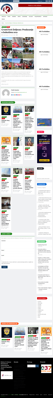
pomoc (22, 381)
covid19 (15, 367)
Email (2, 255)
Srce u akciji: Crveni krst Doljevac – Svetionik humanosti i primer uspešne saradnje (29, 185)
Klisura (23, 373)
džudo (21, 370)
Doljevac (17, 370)
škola (15, 388)
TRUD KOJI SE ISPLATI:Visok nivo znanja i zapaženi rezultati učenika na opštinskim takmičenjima (44, 199)
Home (3, 22)
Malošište (20, 376)
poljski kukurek (19, 381)
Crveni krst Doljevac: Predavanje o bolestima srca (14, 22)
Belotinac (17, 366)
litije (17, 376)
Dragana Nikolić (41, 223)
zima (19, 387)
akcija (14, 365)
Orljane (15, 380)
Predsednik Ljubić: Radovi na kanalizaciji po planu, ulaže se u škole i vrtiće (17, 155)
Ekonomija (24, 16)
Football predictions (42, 216)
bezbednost (21, 366)
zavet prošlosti (16, 387)
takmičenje (16, 385)
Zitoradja (21, 387)
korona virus (21, 374)
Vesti (39, 317)
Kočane (15, 376)
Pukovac (22, 382)
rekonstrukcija (19, 384)
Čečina (24, 387)
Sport (9, 16)
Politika (39, 308)
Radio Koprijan (6, 34)
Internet (45, 16)
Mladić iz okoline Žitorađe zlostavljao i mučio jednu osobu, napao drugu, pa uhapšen (44, 206)
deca (23, 367)
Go (37, 366)
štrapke (17, 388)
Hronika (14, 16)
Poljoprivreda (38, 16)
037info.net (3, 396)
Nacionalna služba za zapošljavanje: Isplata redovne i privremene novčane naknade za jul (17, 122)
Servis (19, 16)
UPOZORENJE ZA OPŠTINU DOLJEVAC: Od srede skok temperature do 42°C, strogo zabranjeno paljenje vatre (5, 155)
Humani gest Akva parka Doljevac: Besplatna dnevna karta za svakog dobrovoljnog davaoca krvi (5, 220)
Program (40, 311)
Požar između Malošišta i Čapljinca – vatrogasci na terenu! (5, 185)
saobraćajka (23, 384)
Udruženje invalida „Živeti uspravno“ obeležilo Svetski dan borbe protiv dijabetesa (44, 221)
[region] (46, 368)
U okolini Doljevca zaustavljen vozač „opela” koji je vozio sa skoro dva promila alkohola (17, 184)
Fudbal (23, 370)
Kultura (31, 16)
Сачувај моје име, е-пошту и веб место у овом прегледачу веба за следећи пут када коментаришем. (17, 262)
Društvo (4, 16)
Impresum (50, 394)
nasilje (24, 376)
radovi (15, 384)
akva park (17, 365)
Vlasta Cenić (20, 385)
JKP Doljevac (19, 373)
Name (2, 250)
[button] (46, 368)
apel (14, 366)
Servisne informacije (42, 314)
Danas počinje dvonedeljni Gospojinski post (29, 153)
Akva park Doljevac (22, 365)
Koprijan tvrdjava (16, 374)
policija (15, 381)
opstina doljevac (20, 378)
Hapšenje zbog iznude (42, 244)
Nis (14, 378)
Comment (3, 240)
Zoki (39, 229)
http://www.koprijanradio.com (21, 92)
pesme (24, 380)
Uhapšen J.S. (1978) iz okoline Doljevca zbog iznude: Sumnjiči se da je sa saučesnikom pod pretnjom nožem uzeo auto (29, 123)
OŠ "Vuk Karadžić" (19, 380)
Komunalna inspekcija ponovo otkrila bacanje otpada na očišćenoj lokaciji (44, 214)
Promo (3, 19)
